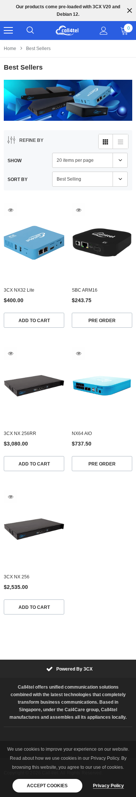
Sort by (18, 179)
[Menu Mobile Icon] (8, 30)
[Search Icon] (30, 30)
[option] (68, 10)
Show (15, 160)
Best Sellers (38, 48)
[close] (129, 10)
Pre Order (102, 320)
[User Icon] (104, 31)
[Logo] (67, 30)
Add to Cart (34, 320)
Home (10, 48)
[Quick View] (10, 209)
